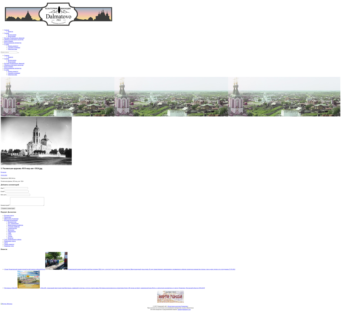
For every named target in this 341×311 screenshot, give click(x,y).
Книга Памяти (8, 41)
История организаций (11, 220)
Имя (2, 188)
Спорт (10, 234)
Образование (12, 231)
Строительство (12, 228)
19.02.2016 (4, 175)
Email (3, 191)
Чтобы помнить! (9, 244)
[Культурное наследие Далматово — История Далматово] (58, 27)
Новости (10, 31)
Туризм (10, 236)
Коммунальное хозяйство (15, 225)
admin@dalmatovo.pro (184, 309)
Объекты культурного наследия (13, 39)
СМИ (9, 233)
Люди (6, 242)
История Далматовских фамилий (14, 38)
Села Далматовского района (12, 239)
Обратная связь (12, 49)
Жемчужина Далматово (11, 218)
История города (9, 215)
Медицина (11, 230)
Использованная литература (12, 42)
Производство (12, 222)
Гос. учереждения (13, 223)
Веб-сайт (3, 195)
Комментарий (5, 205)
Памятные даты (9, 246)
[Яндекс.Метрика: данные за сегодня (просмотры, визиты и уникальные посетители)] (6, 304)
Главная (6, 30)
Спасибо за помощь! (14, 47)
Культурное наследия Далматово (178, 306)
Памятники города (10, 241)
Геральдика (7, 217)
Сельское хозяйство (14, 226)
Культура (10, 238)
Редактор (3, 172)
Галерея (6, 33)
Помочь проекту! (13, 46)
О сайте (6, 44)
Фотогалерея (12, 36)
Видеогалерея (12, 34)
